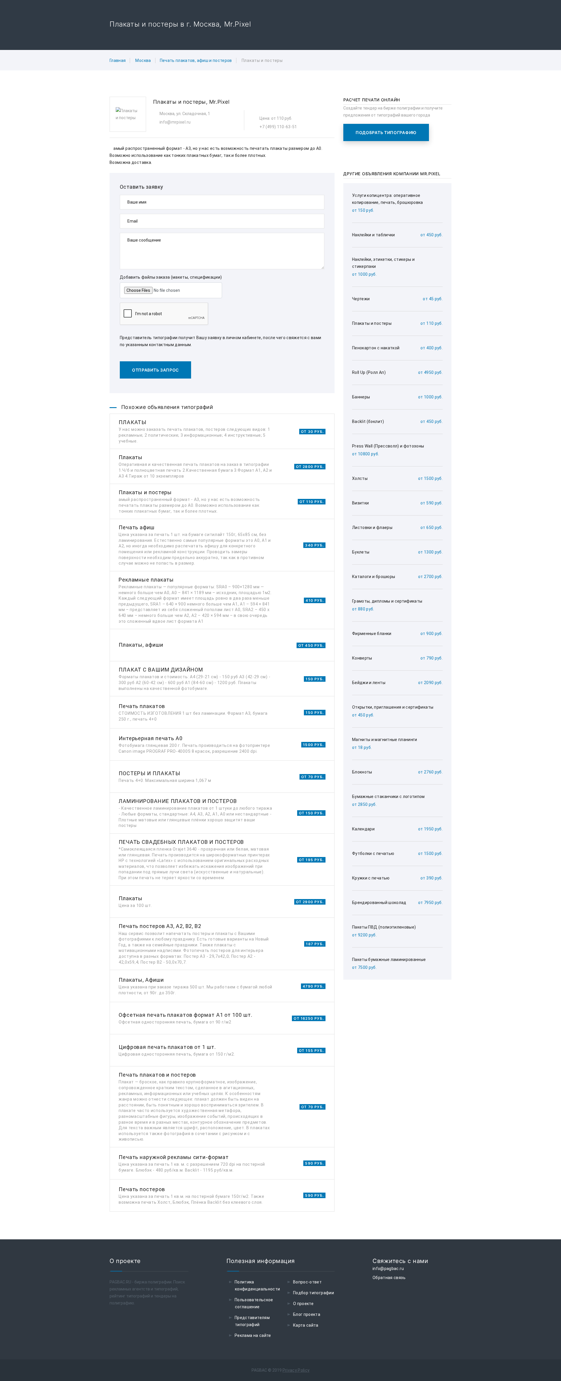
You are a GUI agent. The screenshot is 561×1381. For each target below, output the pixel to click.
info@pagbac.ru (388, 1268)
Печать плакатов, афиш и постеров (196, 60)
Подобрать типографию (386, 132)
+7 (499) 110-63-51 (278, 126)
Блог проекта (306, 1314)
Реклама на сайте (253, 1335)
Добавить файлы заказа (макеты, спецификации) (171, 277)
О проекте (303, 1303)
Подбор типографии (313, 1292)
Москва (143, 60)
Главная (118, 60)
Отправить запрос (155, 369)
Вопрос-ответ (307, 1282)
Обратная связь (389, 1277)
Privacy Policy (296, 1370)
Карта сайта (305, 1325)
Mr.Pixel (219, 102)
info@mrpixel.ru (175, 122)
